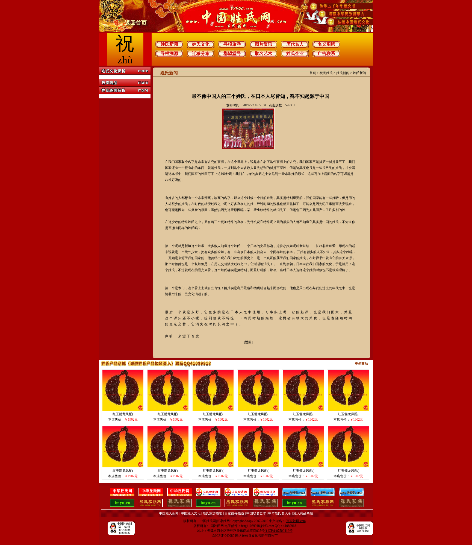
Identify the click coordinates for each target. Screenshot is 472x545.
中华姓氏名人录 (279, 513)
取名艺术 (263, 53)
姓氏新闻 (169, 44)
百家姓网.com (296, 521)
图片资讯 (263, 44)
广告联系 (326, 53)
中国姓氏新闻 (169, 513)
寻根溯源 (169, 53)
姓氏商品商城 (303, 513)
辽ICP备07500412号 (278, 531)
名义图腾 (326, 44)
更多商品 (361, 363)
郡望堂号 (232, 53)
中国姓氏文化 (190, 513)
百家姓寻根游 (234, 513)
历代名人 (295, 44)
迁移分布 (201, 53)
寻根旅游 (232, 44)
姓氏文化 (201, 44)
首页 (312, 73)
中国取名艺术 (256, 513)
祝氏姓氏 (326, 73)
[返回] (248, 342)
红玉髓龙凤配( (123, 414)
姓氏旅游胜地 (212, 513)
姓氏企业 (295, 53)
